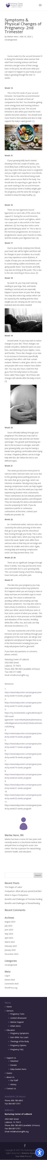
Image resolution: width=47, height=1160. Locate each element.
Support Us (11, 1058)
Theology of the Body (19, 1041)
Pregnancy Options (18, 1045)
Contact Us (11, 1088)
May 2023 (9, 933)
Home (9, 1006)
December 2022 (11, 954)
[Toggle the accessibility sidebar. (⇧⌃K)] (39, 1152)
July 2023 (8, 925)
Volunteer (14, 1061)
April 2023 (9, 938)
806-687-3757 (14, 1103)
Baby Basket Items (18, 1069)
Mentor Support (17, 1022)
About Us (10, 1077)
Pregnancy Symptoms (19, 1033)
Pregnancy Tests (17, 1014)
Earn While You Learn (19, 1037)
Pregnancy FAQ (16, 1049)
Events (9, 1073)
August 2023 (10, 921)
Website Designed (30, 1153)
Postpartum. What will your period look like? (23, 891)
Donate (13, 1065)
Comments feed (11, 983)
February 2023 (11, 946)
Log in (7, 975)
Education (11, 1030)
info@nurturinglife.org (19, 675)
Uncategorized (11, 39)
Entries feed (10, 979)
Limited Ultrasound (18, 1018)
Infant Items (15, 1026)
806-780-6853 (17, 1100)
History (13, 1084)
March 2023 (10, 942)
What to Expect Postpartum (16, 895)
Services (10, 1010)
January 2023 (10, 950)
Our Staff (14, 1080)
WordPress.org (11, 987)
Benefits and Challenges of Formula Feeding (23, 899)
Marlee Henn (12, 36)
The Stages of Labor (13, 887)
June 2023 (9, 929)
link (30, 457)
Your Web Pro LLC (23, 1156)
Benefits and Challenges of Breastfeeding (22, 903)
